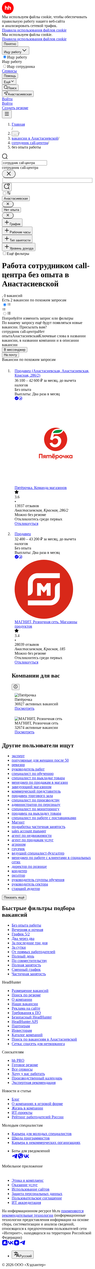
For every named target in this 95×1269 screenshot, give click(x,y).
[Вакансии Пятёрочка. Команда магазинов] (52, 443)
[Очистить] (9, 174)
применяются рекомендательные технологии (43, 1213)
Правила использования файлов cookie (34, 39)
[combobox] (24, 162)
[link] (10, 88)
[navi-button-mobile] (7, 114)
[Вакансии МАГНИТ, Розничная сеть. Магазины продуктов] (52, 590)
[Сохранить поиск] (7, 187)
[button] (7, 99)
